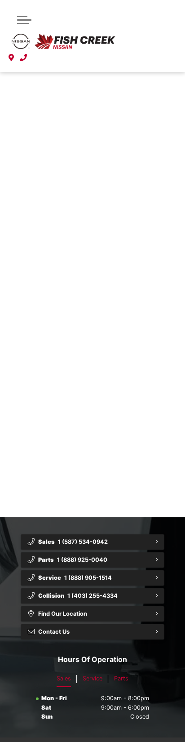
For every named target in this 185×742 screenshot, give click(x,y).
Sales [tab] (64, 678)
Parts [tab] (121, 678)
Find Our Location (62, 613)
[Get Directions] (11, 57)
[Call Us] (23, 57)
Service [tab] (92, 678)
